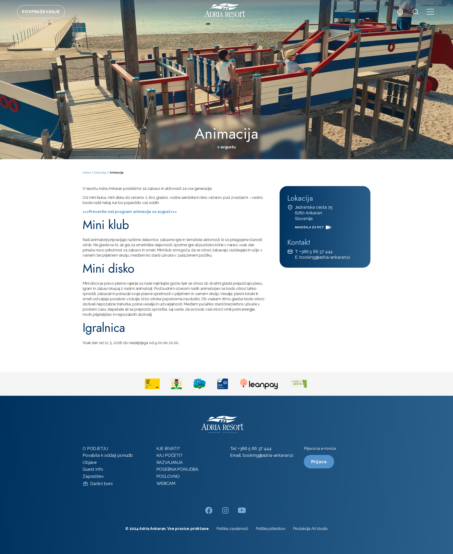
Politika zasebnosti (232, 528)
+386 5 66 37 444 (254, 448)
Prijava (319, 461)
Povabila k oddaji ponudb (108, 455)
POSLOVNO (168, 476)
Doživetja (100, 172)
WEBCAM (166, 483)
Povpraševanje (41, 11)
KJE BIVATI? (168, 448)
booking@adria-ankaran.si (268, 455)
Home (87, 172)
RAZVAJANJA (169, 462)
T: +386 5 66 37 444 (314, 251)
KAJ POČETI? (169, 455)
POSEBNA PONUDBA (177, 469)
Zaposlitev (93, 476)
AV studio (319, 528)
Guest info (93, 469)
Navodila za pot (309, 227)
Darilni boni (101, 483)
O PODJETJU (95, 448)
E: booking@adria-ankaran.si (322, 257)
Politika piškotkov (270, 528)
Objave (90, 462)
